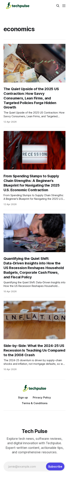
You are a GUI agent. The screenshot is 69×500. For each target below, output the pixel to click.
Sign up (23, 397)
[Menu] (64, 6)
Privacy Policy (42, 397)
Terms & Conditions (34, 403)
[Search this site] (58, 6)
